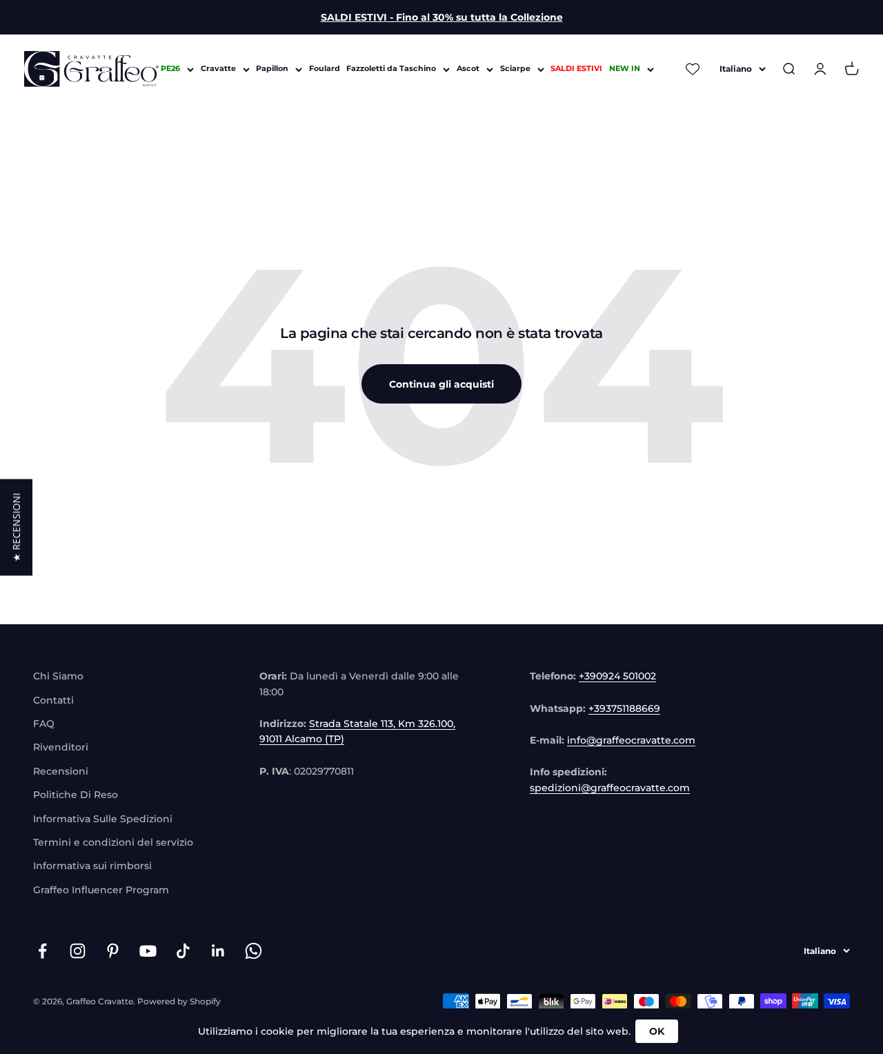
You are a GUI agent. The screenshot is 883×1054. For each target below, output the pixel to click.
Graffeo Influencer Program (101, 890)
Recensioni (60, 771)
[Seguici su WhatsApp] (253, 951)
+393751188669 (624, 708)
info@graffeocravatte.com (631, 740)
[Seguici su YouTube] (148, 951)
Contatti (53, 700)
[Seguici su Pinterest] (112, 951)
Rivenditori (60, 747)
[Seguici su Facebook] (42, 951)
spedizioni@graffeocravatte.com (610, 788)
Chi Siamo (58, 676)
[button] (16, 527)
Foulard (324, 69)
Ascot (468, 69)
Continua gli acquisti (441, 384)
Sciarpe (515, 69)
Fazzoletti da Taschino (391, 69)
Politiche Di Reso (75, 794)
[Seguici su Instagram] (77, 951)
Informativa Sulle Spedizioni (102, 819)
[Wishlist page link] (693, 69)
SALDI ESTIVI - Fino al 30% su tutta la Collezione (442, 17)
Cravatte (218, 69)
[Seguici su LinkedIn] (218, 951)
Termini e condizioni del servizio (113, 842)
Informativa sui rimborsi (92, 865)
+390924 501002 (617, 676)
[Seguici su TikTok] (183, 951)
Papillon (272, 69)
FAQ (43, 723)
